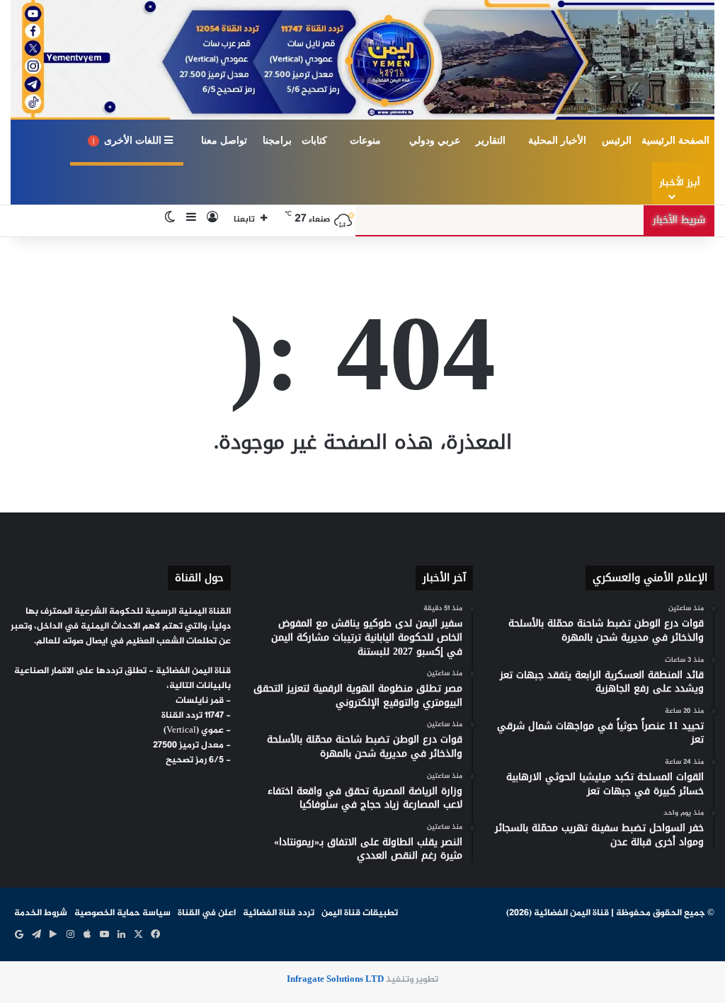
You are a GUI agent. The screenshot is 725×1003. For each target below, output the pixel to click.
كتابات (314, 140)
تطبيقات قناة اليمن (359, 913)
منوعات (365, 140)
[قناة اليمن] (362, 60)
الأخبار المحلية (557, 140)
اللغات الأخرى (128, 140)
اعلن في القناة (207, 913)
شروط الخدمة (40, 913)
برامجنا (277, 140)
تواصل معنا (224, 140)
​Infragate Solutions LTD (335, 979)
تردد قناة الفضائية (278, 913)
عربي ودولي (434, 140)
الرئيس (617, 140)
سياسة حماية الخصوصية (122, 913)
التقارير (491, 140)
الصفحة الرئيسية (675, 140)
